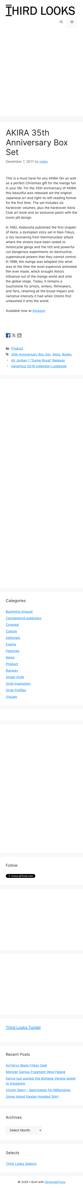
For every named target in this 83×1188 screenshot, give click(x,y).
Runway (12, 670)
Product (17, 348)
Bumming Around (19, 612)
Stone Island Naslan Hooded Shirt (32, 1096)
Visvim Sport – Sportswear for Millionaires (38, 1090)
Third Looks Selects (21, 1164)
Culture (11, 631)
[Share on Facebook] (8, 335)
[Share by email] (30, 335)
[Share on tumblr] (25, 335)
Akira (56, 354)
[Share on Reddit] (19, 335)
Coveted (12, 625)
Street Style (15, 677)
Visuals (11, 697)
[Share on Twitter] (13, 335)
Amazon (38, 311)
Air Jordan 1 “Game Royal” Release (38, 360)
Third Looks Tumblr (23, 1027)
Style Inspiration (18, 684)
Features (12, 651)
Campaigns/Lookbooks (23, 618)
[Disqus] (41, 433)
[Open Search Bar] (61, 22)
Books (67, 354)
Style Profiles (16, 690)
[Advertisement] (41, 74)
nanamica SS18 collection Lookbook (39, 366)
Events (11, 644)
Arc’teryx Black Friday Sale (26, 1065)
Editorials (13, 638)
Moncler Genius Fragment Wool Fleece (35, 1072)
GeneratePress (55, 1182)
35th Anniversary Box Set (30, 354)
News (10, 657)
